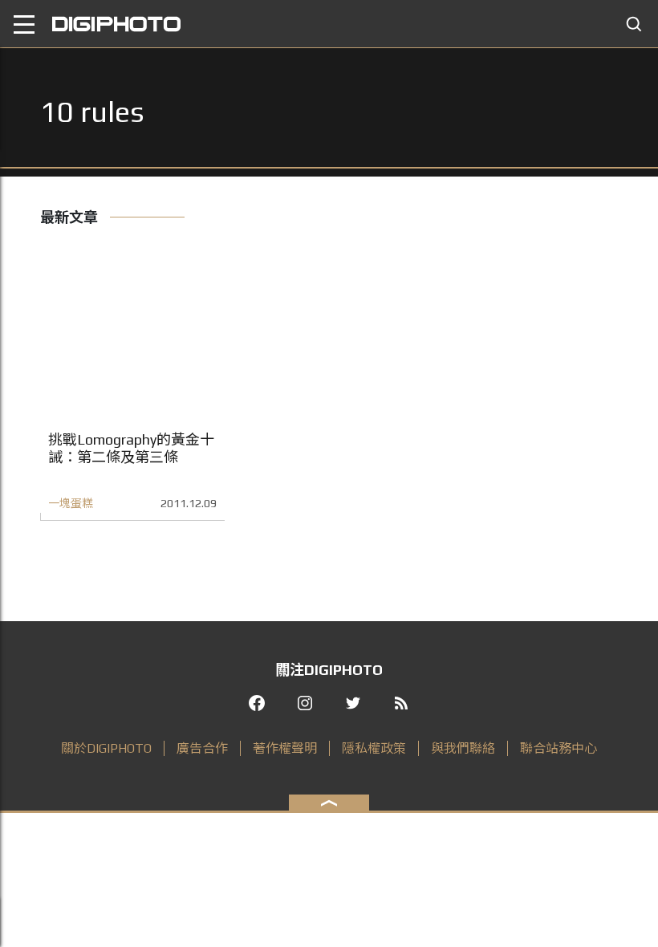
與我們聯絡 (463, 748)
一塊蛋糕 (70, 503)
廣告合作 (202, 748)
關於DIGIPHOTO (106, 748)
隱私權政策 (374, 748)
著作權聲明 (285, 748)
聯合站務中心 (558, 748)
